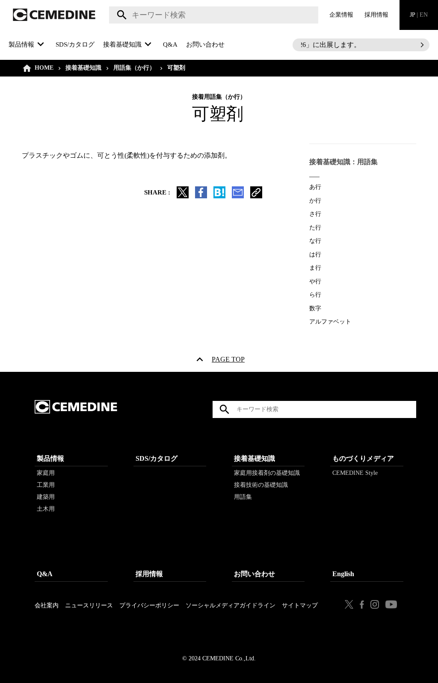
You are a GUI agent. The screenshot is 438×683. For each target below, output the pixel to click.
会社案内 (47, 605)
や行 (315, 281)
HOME (44, 68)
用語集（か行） (134, 68)
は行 (315, 254)
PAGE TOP (228, 361)
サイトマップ (300, 605)
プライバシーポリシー (149, 605)
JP (419, 15)
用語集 (243, 497)
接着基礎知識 (83, 68)
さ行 (315, 214)
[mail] (238, 196)
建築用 (46, 497)
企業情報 (341, 15)
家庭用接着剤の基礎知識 (267, 473)
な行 (315, 241)
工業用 (46, 485)
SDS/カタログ (75, 44)
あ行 (315, 187)
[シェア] (201, 196)
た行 (315, 227)
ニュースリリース (89, 605)
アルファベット (330, 321)
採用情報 (376, 15)
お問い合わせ (205, 44)
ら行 (315, 294)
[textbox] (213, 15)
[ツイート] (183, 196)
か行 (315, 200)
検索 (120, 15)
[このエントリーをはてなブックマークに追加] (219, 196)
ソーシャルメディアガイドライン (230, 605)
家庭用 (46, 473)
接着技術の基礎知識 (261, 485)
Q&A (170, 44)
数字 (315, 308)
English (343, 573)
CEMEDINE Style (355, 473)
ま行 (315, 268)
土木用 (46, 509)
